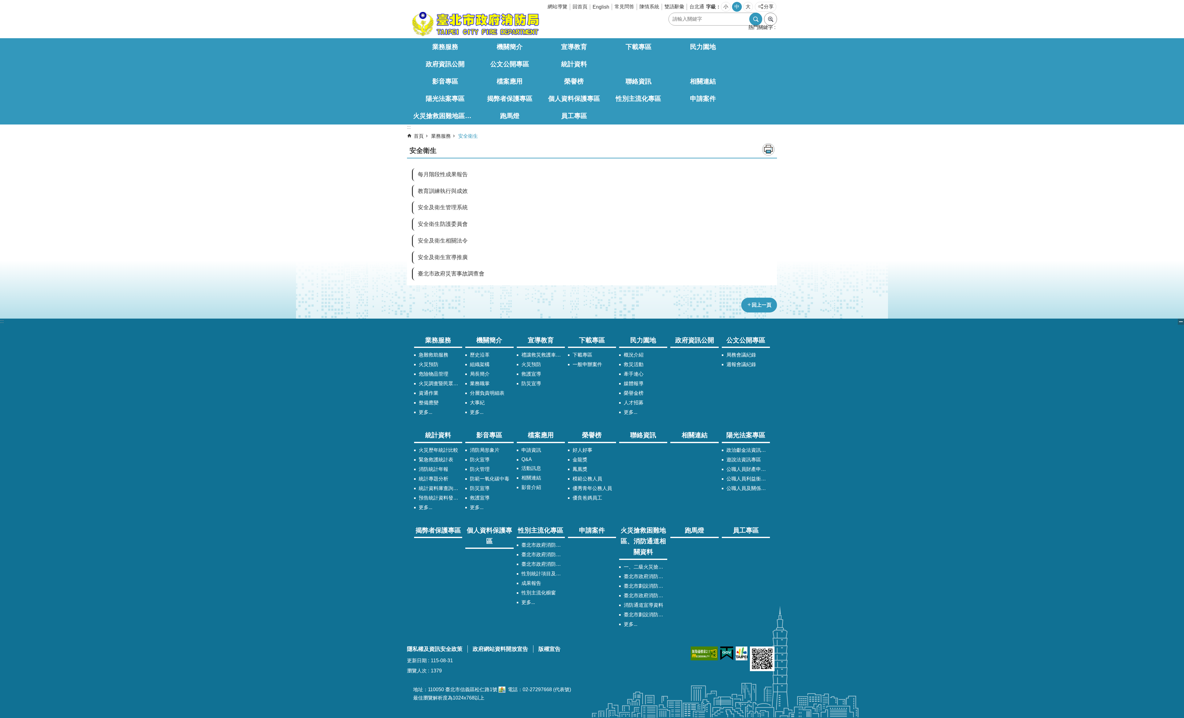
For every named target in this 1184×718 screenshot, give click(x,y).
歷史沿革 (480, 354)
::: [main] (409, 127)
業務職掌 (480, 383)
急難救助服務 (433, 354)
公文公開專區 (509, 63)
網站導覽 (557, 6)
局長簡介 (480, 374)
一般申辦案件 (587, 364)
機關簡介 (510, 46)
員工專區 (574, 115)
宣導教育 (574, 46)
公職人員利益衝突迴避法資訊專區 (748, 478)
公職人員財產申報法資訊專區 (748, 469)
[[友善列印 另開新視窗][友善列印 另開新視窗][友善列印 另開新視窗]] (502, 689)
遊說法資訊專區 (743, 459)
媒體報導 (633, 383)
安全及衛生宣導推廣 (443, 257)
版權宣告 (549, 649)
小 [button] (725, 6)
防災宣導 (531, 383)
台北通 (696, 6)
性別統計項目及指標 (543, 573)
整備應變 (428, 402)
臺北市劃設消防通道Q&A (645, 586)
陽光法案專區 (445, 98)
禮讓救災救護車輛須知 (543, 354)
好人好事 (582, 450)
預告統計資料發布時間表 (440, 497)
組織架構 (480, 364)
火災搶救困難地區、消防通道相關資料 (445, 115)
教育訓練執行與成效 (443, 191)
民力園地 (703, 46)
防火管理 (480, 469)
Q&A (526, 459)
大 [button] (748, 6)
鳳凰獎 (580, 469)
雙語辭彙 (674, 6)
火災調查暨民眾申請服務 (440, 383)
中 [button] (736, 6)
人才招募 (633, 402)
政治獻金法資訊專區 (748, 450)
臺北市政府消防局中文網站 (475, 24)
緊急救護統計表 (436, 459)
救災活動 (633, 364)
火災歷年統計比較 (438, 450)
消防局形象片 (485, 450)
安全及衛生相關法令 (443, 241)
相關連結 (703, 81)
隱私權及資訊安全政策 (434, 649)
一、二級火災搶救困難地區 (645, 566)
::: (2, 321)
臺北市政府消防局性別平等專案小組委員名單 (543, 554)
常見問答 (624, 6)
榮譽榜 (574, 81)
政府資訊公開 (445, 63)
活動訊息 (531, 468)
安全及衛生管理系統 (443, 207)
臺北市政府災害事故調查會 (451, 274)
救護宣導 (531, 374)
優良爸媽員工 (587, 497)
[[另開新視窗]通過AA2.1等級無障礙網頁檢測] (704, 653)
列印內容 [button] (768, 149)
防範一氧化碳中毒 (489, 478)
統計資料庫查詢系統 (440, 488)
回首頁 (580, 6)
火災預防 (428, 364)
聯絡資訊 (639, 81)
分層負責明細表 (487, 393)
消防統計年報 (433, 469)
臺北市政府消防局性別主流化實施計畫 (543, 545)
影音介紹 (531, 487)
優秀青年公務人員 (592, 488)
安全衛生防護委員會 (443, 224)
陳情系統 (649, 6)
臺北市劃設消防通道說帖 (645, 614)
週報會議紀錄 (741, 364)
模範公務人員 (587, 478)
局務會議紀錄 (741, 354)
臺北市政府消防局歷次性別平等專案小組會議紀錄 (543, 564)
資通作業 (428, 393)
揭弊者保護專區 (509, 98)
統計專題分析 (433, 478)
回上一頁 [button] (761, 305)
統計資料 (574, 63)
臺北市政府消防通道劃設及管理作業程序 (645, 595)
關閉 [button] (1181, 322)
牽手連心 (633, 374)
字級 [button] (711, 6)
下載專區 (639, 46)
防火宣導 (480, 459)
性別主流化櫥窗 (538, 592)
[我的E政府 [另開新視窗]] (726, 653)
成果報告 (531, 583)
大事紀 (477, 402)
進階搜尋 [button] (770, 19)
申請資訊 (531, 450)
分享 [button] (769, 6)
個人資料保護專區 (574, 98)
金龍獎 (580, 459)
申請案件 (703, 98)
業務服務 (445, 46)
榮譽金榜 (633, 393)
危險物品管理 (433, 374)
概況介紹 (633, 354)
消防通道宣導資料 (643, 605)
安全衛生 (468, 136)
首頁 (419, 136)
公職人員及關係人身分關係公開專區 (748, 488)
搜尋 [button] (755, 19)
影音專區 (445, 81)
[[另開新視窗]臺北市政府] (741, 653)
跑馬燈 (510, 115)
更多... (425, 412)
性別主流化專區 (638, 98)
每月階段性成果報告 (443, 174)
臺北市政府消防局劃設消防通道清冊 (645, 576)
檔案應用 (510, 81)
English (601, 7)
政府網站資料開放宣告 (500, 649)
